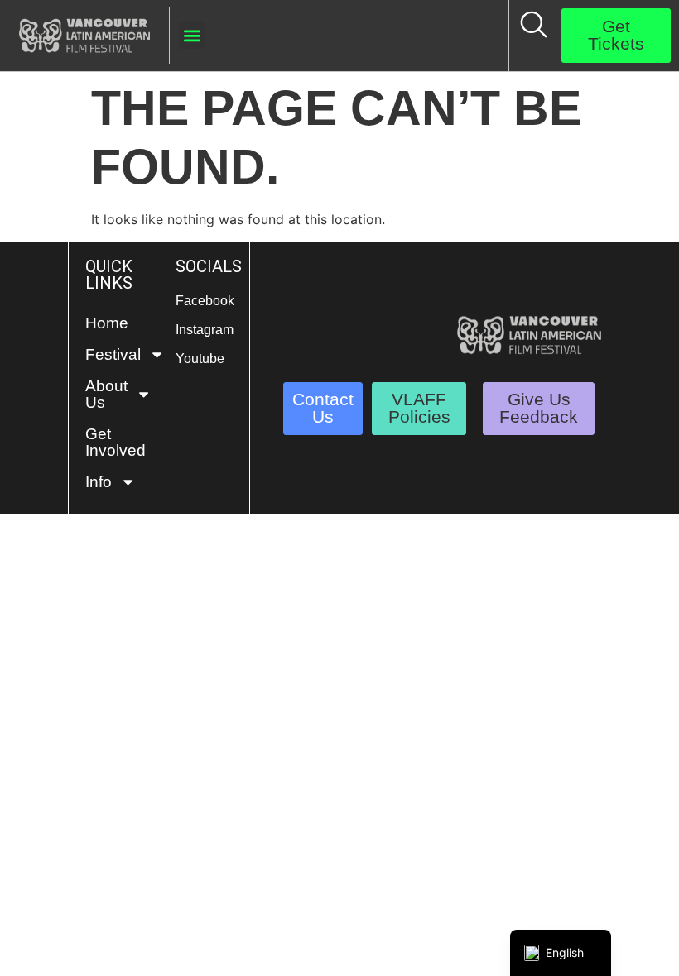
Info (98, 481)
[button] (191, 35)
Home (106, 323)
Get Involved (113, 442)
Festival (113, 354)
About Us (106, 394)
